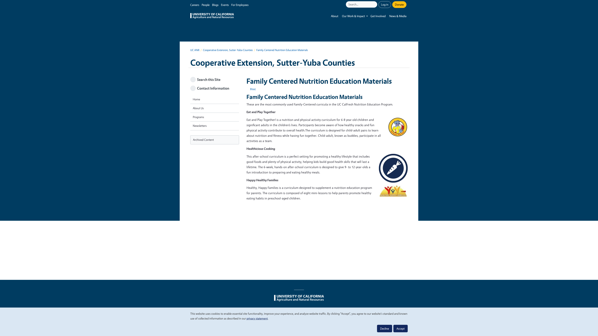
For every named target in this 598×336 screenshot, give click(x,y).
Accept (400, 328)
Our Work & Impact (353, 16)
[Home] (212, 16)
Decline (384, 328)
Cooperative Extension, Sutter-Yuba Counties (228, 50)
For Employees (240, 5)
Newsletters (200, 126)
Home (196, 99)
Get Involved (378, 16)
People (206, 5)
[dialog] (299, 321)
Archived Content (203, 140)
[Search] (375, 4)
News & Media (397, 16)
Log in (384, 4)
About (334, 16)
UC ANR (194, 50)
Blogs (215, 5)
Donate (399, 4)
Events (225, 5)
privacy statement (257, 318)
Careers (194, 5)
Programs (198, 117)
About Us (198, 108)
